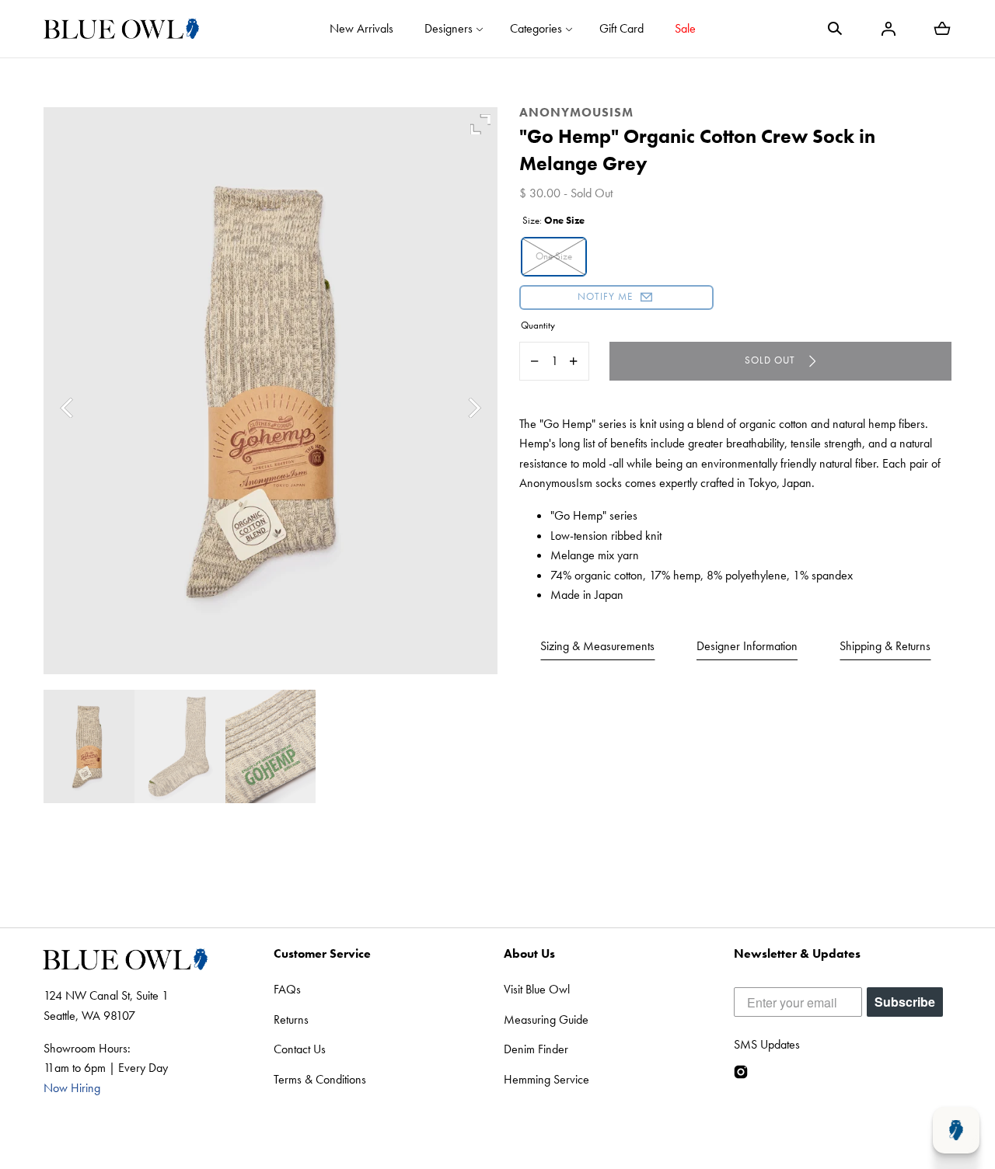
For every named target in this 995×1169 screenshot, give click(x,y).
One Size (554, 256)
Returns (291, 1019)
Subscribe (905, 1002)
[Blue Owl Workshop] (121, 28)
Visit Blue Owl (537, 989)
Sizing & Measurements (597, 646)
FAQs (287, 989)
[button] (835, 28)
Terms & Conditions (320, 1079)
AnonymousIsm (576, 112)
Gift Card (621, 28)
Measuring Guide (546, 1019)
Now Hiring (72, 1088)
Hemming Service (546, 1079)
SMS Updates (767, 1044)
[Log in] (888, 28)
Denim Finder (536, 1049)
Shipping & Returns (885, 646)
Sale (685, 28)
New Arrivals (361, 28)
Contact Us (300, 1049)
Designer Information (747, 646)
